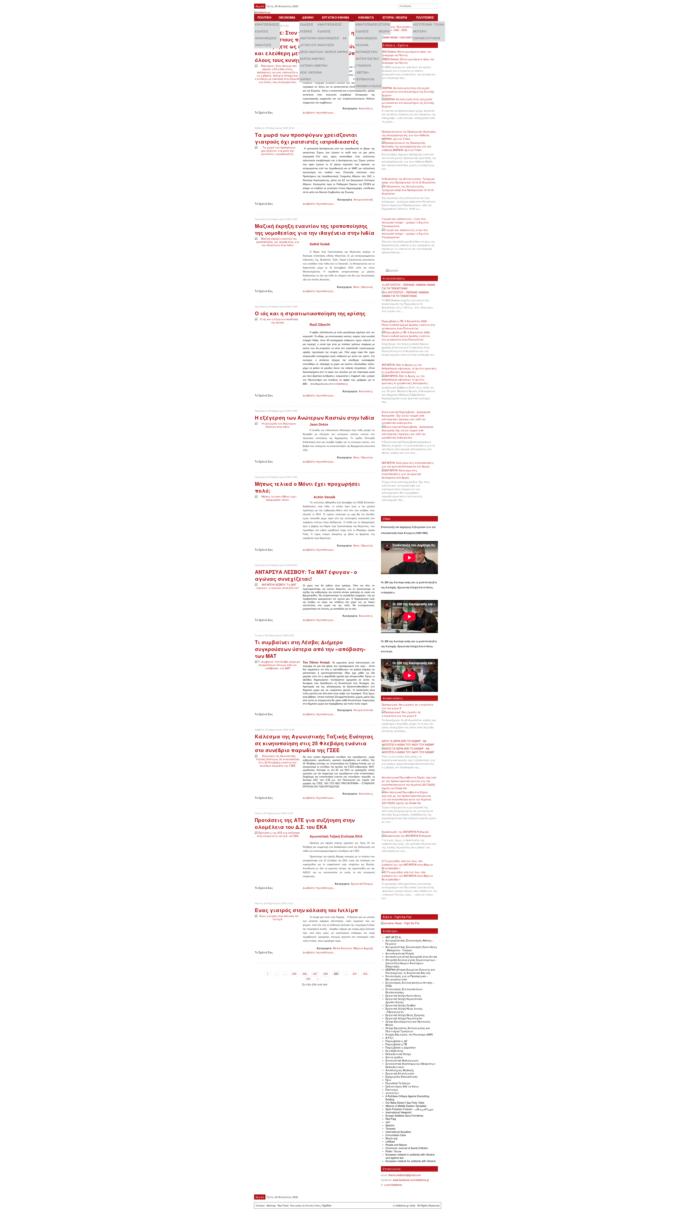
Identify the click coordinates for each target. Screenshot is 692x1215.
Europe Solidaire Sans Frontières (404, 1115)
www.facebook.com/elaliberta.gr (411, 1180)
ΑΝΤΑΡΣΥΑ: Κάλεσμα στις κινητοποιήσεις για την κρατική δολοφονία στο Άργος (408, 464)
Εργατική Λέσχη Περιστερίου (403, 1018)
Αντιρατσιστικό (367, 59)
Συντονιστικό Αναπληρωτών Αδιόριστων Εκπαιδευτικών (410, 1065)
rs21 (388, 1122)
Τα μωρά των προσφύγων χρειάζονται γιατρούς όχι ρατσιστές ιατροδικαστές (307, 138)
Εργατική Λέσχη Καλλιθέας (403, 995)
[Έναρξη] (268, 973)
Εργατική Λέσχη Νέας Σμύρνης (405, 1015)
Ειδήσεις (261, 31)
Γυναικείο (363, 65)
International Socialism (398, 1132)
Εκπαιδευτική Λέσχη (398, 1054)
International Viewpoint (398, 1112)
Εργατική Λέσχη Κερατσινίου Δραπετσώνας (403, 1000)
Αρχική (260, 6)
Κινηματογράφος (426, 38)
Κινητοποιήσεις (267, 24)
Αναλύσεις (263, 45)
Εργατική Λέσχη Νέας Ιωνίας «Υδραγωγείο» (404, 1010)
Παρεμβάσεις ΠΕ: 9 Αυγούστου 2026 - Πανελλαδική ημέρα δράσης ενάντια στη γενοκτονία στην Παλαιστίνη (408, 324)
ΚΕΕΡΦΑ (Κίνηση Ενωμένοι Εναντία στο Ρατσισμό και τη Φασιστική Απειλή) (410, 971)
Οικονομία (287, 17)
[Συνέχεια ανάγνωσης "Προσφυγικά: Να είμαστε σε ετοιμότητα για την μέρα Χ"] (409, 714)
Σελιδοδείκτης (394, 1050)
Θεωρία (384, 31)
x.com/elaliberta (393, 1185)
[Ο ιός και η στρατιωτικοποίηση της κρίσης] (277, 320)
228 (325, 973)
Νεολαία (362, 45)
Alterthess (341, 384)
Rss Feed (283, 1205)
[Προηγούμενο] (276, 973)
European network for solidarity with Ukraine (410, 1161)
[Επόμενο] (318, 978)
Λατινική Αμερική (313, 65)
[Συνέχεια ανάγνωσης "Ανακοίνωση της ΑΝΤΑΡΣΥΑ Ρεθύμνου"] (408, 836)
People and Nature (396, 1145)
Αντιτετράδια (394, 1057)
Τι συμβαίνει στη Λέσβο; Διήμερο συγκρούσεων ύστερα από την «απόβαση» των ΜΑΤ (310, 648)
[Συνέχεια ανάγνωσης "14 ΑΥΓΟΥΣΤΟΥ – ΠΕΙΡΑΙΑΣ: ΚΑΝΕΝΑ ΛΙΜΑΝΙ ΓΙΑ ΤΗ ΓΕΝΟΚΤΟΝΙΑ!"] (409, 294)
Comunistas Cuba (395, 1135)
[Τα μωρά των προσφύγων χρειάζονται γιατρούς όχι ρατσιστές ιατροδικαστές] (277, 150)
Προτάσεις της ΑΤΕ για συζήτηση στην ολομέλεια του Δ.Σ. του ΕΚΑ (305, 823)
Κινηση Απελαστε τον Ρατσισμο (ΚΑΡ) (409, 1034)
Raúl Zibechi (320, 324)
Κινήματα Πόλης (368, 86)
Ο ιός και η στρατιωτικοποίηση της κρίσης (310, 313)
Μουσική (419, 31)
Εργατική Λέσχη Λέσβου (400, 1005)
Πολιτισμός (425, 17)
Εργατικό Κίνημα (335, 17)
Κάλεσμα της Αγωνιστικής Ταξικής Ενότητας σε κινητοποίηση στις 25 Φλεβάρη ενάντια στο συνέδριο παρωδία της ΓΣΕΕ (314, 743)
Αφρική (305, 79)
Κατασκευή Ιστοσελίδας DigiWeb (310, 1205)
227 (315, 973)
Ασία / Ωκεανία (311, 72)
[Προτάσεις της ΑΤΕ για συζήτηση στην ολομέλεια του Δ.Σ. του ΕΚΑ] (277, 834)
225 (294, 973)
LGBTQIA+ (362, 72)
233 (308, 978)
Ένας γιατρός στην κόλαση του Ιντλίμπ (306, 910)
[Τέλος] (326, 978)
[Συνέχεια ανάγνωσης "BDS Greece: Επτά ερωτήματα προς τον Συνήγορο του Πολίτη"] (409, 61)
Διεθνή (308, 17)
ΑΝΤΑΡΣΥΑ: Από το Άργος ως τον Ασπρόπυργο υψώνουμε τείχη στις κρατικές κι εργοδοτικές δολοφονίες (409, 368)
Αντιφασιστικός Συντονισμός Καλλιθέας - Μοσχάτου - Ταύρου (411, 948)
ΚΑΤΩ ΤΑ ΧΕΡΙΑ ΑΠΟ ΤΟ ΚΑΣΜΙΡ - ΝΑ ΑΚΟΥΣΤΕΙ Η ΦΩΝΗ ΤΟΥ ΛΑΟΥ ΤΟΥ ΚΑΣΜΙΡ (408, 742)
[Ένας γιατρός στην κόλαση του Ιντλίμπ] (277, 917)
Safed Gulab (320, 244)
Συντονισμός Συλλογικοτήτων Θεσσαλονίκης (403, 990)
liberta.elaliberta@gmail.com (405, 1175)
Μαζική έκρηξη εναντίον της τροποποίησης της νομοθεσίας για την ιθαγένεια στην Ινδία (314, 229)
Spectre (389, 1125)
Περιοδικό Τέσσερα (397, 1083)
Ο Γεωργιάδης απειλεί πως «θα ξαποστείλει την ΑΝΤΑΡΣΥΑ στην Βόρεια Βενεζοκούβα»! (407, 864)
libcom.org (391, 1138)
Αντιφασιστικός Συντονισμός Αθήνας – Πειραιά (409, 942)
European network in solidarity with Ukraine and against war (410, 1156)
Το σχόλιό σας (264, 112)
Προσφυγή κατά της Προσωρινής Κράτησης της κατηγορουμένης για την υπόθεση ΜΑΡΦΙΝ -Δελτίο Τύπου (409, 135)
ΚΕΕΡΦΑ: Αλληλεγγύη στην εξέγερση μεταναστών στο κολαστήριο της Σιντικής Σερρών (408, 91)
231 (355, 973)
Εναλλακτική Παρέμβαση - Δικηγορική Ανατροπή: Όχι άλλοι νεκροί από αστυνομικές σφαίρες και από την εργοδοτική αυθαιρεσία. (406, 417)
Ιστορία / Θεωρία (395, 17)
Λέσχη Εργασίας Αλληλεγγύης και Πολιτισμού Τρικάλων (407, 1029)
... (285, 973)
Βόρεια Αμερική (312, 59)
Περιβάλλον (365, 79)
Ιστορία (384, 24)
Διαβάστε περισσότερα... (319, 112)
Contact (260, 1205)
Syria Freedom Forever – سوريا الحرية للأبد (409, 1109)
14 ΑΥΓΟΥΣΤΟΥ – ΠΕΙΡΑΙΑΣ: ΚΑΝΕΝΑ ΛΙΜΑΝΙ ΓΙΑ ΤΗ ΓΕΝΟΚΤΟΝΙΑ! (408, 286)
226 (305, 973)
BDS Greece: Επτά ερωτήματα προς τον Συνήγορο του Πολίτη (406, 53)
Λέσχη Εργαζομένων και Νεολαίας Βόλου (408, 1023)
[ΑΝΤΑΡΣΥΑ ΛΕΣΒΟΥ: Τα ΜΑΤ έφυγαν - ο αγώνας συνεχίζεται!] (277, 586)
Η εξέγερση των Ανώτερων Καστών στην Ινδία (314, 417)
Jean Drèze (319, 424)
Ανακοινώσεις (266, 38)
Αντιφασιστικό (366, 52)
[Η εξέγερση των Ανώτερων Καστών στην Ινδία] (277, 425)
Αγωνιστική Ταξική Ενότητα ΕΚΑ (336, 836)
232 (365, 973)
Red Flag (390, 1119)
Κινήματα (366, 17)
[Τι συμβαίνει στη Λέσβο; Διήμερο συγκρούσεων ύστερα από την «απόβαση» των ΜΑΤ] (277, 664)
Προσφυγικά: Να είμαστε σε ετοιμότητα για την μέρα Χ (407, 706)
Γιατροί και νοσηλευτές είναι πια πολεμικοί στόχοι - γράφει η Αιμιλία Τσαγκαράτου (405, 222)
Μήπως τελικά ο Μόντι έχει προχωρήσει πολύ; (307, 487)
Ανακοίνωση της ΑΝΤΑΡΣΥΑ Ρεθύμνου (405, 832)
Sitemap (271, 1205)
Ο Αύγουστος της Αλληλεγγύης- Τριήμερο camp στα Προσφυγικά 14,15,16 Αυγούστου (409, 180)
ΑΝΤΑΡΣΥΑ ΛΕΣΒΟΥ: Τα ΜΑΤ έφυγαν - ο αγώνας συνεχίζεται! (306, 575)
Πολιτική (264, 17)
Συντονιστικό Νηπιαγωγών (401, 1060)
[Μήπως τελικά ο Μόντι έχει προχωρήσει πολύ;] (277, 497)
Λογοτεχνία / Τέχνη (428, 24)
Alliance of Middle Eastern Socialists (405, 1106)
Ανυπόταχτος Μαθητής (399, 1070)
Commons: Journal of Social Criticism (406, 1148)
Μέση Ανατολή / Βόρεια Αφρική (324, 52)
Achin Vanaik (324, 497)
